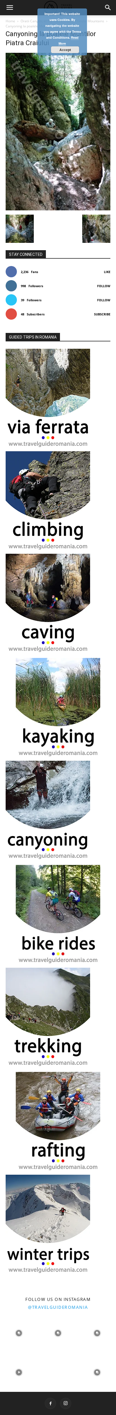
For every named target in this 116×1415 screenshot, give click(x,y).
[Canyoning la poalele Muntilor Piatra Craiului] (58, 208)
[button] (10, 7)
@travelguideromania (58, 1307)
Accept (65, 49)
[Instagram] (65, 1403)
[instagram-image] (19, 1333)
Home (10, 21)
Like (107, 272)
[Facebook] (50, 1403)
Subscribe (102, 314)
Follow (103, 286)
